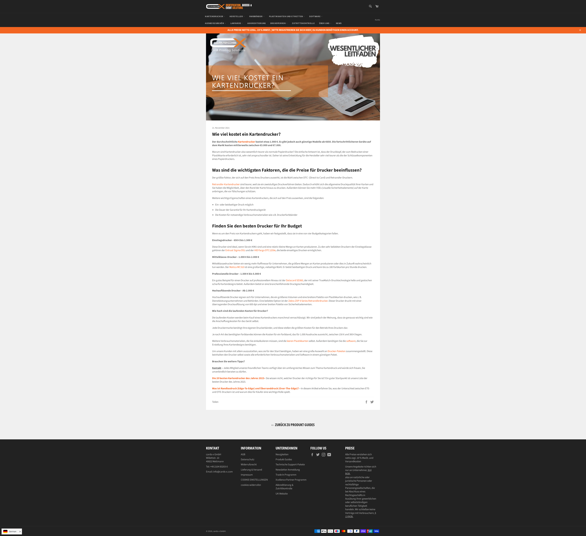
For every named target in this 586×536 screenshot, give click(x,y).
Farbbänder (256, 16)
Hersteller (236, 16)
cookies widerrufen (251, 485)
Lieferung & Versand (251, 470)
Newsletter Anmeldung (288, 470)
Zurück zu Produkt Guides (294, 424)
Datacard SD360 (294, 280)
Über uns (324, 23)
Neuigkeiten (282, 454)
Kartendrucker (214, 16)
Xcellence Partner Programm (291, 480)
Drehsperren (278, 23)
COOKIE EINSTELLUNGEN (254, 480)
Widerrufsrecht (249, 464)
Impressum (247, 475)
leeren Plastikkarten (297, 341)
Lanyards (236, 23)
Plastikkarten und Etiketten (286, 16)
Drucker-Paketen (336, 351)
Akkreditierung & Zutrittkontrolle (284, 486)
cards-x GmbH (219, 531)
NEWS (339, 23)
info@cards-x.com (223, 472)
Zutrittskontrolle (303, 23)
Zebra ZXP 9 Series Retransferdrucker (308, 301)
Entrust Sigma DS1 (235, 250)
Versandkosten (353, 461)
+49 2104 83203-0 (219, 467)
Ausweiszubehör (215, 23)
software (351, 341)
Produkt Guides (284, 459)
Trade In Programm (286, 475)
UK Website (282, 494)
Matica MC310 (236, 267)
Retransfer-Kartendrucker (226, 184)
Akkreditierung (256, 23)
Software (315, 16)
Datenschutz (247, 459)
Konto (377, 19)
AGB (243, 454)
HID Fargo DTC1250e (265, 250)
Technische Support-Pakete (290, 464)
